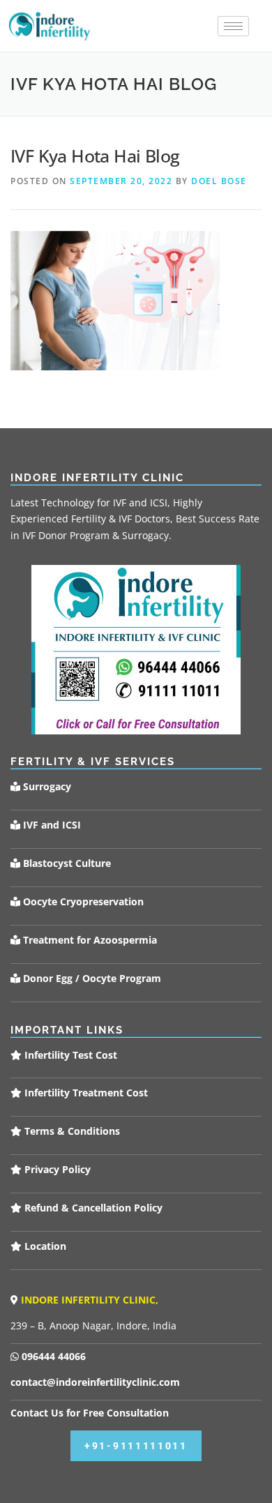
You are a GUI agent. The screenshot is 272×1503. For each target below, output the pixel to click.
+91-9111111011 (136, 1445)
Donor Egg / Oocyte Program (92, 978)
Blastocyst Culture (65, 863)
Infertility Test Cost (69, 1055)
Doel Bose (219, 181)
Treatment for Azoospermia (88, 939)
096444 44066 (52, 1356)
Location (44, 1246)
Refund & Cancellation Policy (92, 1207)
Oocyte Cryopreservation (82, 901)
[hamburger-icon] (233, 26)
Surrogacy (45, 786)
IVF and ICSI (50, 824)
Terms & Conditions (71, 1131)
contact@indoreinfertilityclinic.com (95, 1382)
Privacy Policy (56, 1169)
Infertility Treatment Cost (85, 1092)
